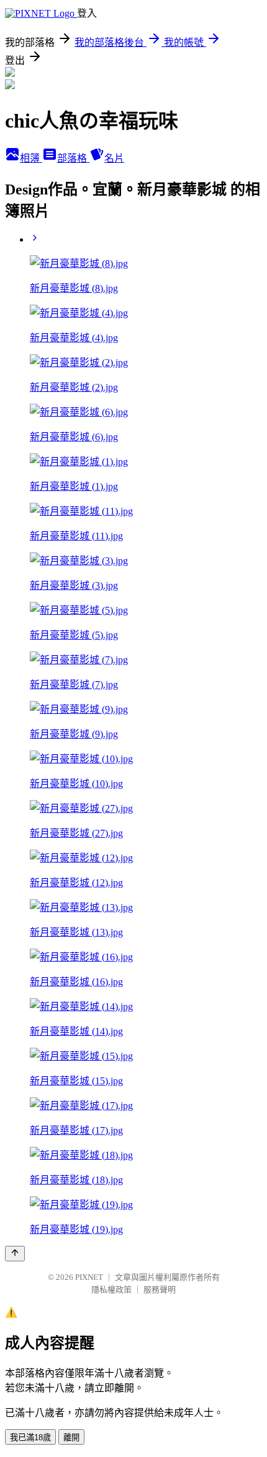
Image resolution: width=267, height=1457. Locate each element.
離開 (71, 1437)
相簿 (31, 158)
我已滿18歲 (30, 1437)
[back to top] (15, 1253)
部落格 (73, 158)
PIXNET (89, 1277)
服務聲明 (159, 1289)
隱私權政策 (111, 1289)
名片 (114, 158)
